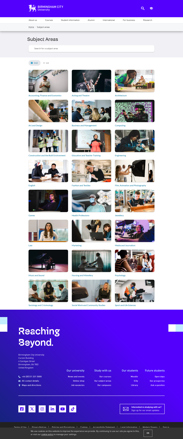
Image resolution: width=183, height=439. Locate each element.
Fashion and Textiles (81, 185)
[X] (32, 408)
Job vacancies (77, 385)
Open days (160, 377)
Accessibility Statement (104, 427)
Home (31, 27)
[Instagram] (42, 408)
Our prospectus (157, 381)
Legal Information (128, 427)
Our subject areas (102, 381)
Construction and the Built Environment (47, 155)
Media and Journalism (125, 245)
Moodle (134, 377)
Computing (120, 125)
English (32, 185)
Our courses (105, 377)
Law (30, 245)
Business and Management (84, 125)
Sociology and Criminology (41, 305)
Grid (36, 63)
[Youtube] (62, 408)
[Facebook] (21, 408)
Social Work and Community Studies (88, 305)
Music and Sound (36, 275)
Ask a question (158, 385)
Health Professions (80, 215)
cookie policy (47, 434)
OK (148, 433)
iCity (136, 381)
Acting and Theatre (80, 95)
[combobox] (91, 48)
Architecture (121, 95)
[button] (33, 20)
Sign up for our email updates (146, 409)
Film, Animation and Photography (130, 185)
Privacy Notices (39, 427)
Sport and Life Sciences (125, 305)
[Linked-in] (52, 408)
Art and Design (35, 125)
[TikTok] (72, 408)
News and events (76, 377)
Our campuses (104, 385)
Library (134, 385)
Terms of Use (20, 427)
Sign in (166, 427)
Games (32, 215)
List (47, 63)
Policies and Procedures (63, 427)
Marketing (76, 245)
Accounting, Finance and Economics (45, 95)
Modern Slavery (150, 427)
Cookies (84, 427)
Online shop (78, 381)
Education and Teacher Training (86, 155)
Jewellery (119, 215)
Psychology (120, 275)
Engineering (120, 155)
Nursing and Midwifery (82, 275)
